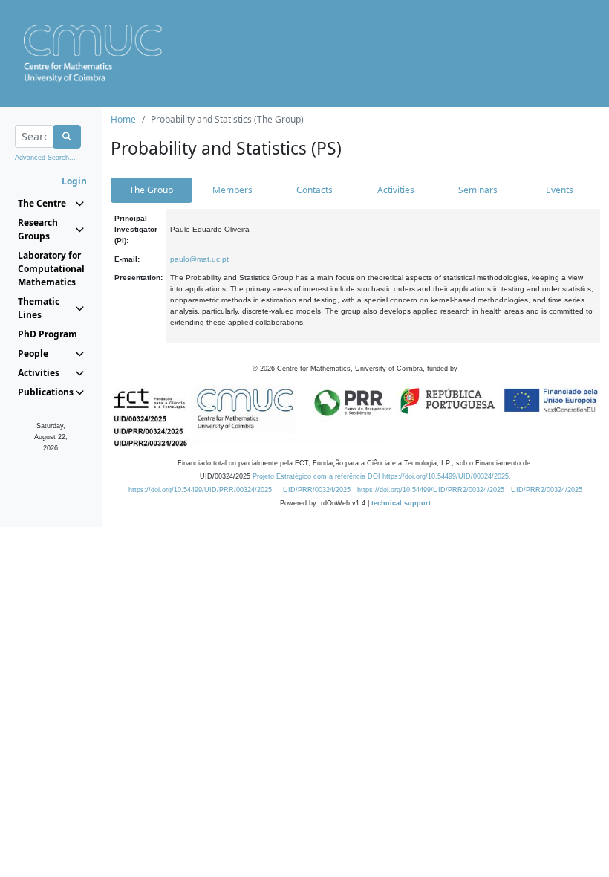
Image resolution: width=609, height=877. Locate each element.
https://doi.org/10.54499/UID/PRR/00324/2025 (200, 489)
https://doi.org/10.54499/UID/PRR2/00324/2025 (430, 489)
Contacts (314, 190)
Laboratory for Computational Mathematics (51, 268)
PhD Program (47, 334)
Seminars (478, 190)
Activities (395, 190)
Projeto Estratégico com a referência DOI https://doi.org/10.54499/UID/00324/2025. (382, 476)
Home (123, 119)
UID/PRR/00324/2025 (317, 489)
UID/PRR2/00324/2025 (546, 489)
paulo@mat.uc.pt (199, 259)
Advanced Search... (45, 157)
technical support (401, 503)
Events (559, 190)
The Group (151, 190)
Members (232, 190)
